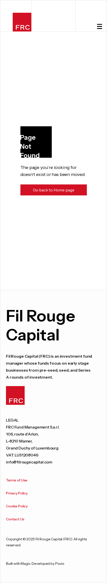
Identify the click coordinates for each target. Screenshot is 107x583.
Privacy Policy (17, 493)
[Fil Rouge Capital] (22, 22)
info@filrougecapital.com (29, 461)
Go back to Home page (53, 189)
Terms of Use (16, 480)
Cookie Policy (17, 506)
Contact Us (15, 519)
